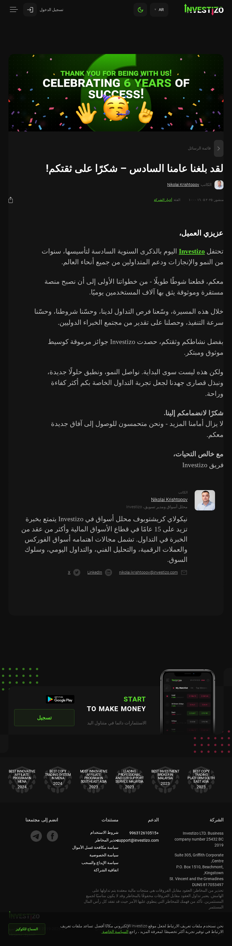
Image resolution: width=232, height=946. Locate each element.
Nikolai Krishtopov (183, 184)
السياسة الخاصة (115, 931)
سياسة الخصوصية (104, 855)
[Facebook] (52, 836)
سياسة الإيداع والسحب (100, 862)
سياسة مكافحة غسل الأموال (95, 847)
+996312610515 (144, 833)
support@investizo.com (138, 840)
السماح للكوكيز (27, 929)
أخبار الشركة (163, 200)
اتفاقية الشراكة (106, 870)
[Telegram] (36, 836)
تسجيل (44, 717)
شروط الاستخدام (104, 832)
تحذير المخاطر (107, 840)
